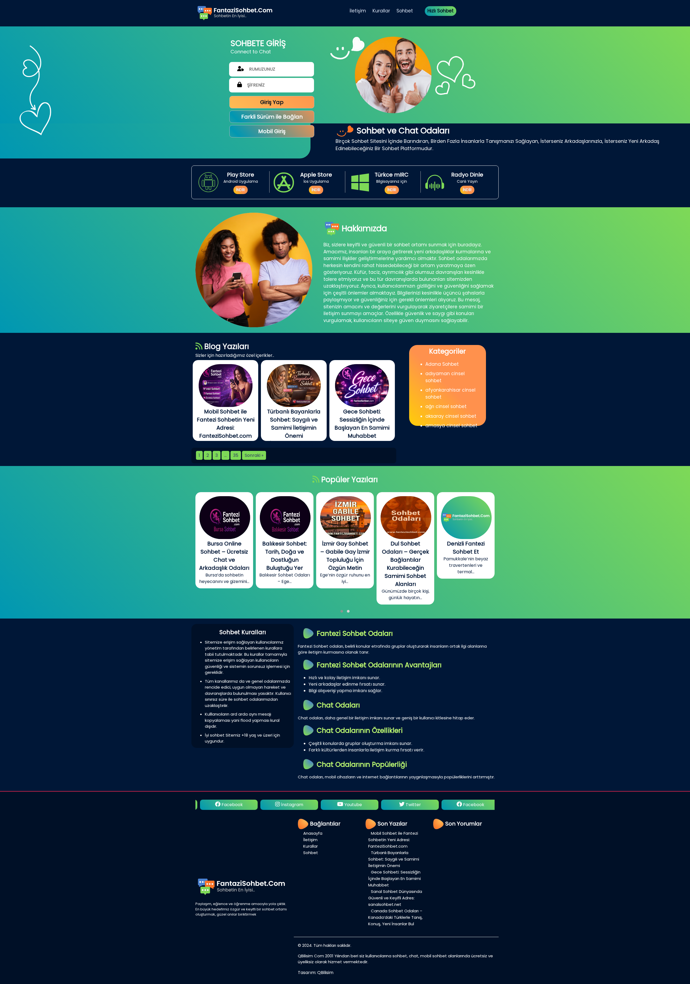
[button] (342, 611)
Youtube (287, 805)
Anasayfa (312, 833)
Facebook (408, 805)
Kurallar (381, 11)
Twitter (348, 805)
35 (235, 455)
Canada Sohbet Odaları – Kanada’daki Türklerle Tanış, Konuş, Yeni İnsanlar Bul (395, 917)
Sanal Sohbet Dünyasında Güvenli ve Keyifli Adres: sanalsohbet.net (395, 898)
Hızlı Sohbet (440, 11)
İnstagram (226, 805)
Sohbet (404, 11)
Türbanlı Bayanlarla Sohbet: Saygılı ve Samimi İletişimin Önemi (393, 859)
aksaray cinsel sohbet (450, 416)
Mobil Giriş (271, 131)
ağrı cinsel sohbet (446, 406)
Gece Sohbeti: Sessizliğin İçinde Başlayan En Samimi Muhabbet (394, 878)
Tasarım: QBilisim (315, 972)
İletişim (358, 11)
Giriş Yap (272, 102)
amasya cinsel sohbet (451, 425)
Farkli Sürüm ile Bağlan (272, 116)
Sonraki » (254, 455)
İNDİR (240, 189)
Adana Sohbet (442, 364)
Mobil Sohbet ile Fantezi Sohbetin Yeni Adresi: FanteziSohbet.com (393, 839)
